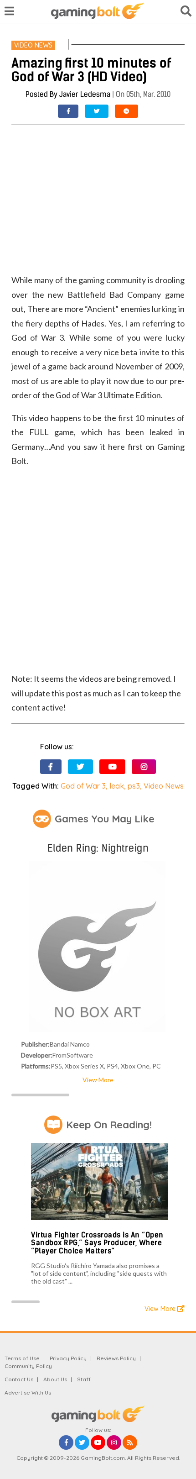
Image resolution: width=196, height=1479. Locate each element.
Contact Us (19, 1379)
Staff (84, 1379)
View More (98, 1080)
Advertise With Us (28, 1392)
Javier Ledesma (84, 94)
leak (116, 785)
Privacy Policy (68, 1358)
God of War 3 (83, 785)
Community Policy (28, 1366)
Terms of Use (22, 1358)
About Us (55, 1379)
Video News (33, 45)
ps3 (134, 785)
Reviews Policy (116, 1358)
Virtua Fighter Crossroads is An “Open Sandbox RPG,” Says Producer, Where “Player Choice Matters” (97, 1243)
